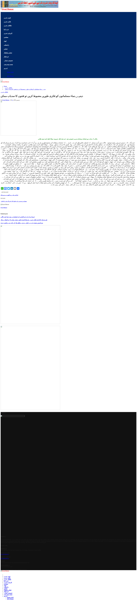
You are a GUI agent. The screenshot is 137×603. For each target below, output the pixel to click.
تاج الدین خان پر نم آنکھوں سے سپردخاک (9, 195)
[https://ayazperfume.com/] (29, 7)
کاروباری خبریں (8, 33)
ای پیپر (5, 68)
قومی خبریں (7, 18)
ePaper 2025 (10, 72)
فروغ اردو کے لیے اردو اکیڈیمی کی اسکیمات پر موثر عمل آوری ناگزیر (17, 217)
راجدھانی (6, 45)
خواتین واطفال (8, 53)
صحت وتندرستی (8, 64)
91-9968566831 (5, 558)
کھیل (5, 41)
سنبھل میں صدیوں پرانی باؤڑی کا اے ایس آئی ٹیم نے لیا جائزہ (14, 201)
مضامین (6, 37)
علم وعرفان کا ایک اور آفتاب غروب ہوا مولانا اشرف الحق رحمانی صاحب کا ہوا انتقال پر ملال (24, 220)
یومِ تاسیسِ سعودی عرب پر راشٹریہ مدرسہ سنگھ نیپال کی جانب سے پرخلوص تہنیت (22, 223)
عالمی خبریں (7, 21)
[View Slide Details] (30, 323)
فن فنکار (6, 56)
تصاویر (6, 49)
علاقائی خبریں (8, 25)
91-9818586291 (5, 554)
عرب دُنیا (6, 29)
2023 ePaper (10, 76)
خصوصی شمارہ (8, 60)
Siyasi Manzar (5, 100)
